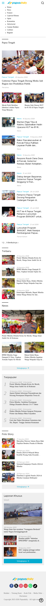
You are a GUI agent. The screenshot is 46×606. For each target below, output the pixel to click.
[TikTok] (35, 586)
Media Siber (37, 593)
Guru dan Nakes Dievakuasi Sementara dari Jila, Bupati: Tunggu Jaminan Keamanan (25, 421)
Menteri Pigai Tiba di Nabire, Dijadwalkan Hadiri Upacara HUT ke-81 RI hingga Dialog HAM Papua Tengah (29, 127)
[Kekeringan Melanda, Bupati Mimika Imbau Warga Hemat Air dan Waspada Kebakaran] (8, 294)
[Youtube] (26, 586)
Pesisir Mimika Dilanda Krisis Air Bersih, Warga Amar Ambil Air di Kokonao (29, 259)
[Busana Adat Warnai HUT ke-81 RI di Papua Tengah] (34, 97)
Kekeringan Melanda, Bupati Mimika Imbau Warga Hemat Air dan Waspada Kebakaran (30, 293)
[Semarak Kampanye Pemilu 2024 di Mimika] (8, 466)
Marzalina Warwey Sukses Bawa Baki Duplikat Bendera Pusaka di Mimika (30, 442)
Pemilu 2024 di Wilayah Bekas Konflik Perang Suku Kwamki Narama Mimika (28, 454)
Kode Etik (27, 593)
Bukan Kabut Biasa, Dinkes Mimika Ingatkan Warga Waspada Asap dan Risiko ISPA (30, 282)
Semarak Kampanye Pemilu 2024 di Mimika (30, 465)
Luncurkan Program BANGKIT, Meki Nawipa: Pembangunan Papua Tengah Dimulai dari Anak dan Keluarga (29, 233)
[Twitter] (16, 586)
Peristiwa (5, 87)
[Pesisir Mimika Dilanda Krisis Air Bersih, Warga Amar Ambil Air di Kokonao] (8, 260)
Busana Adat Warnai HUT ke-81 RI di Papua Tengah (34, 106)
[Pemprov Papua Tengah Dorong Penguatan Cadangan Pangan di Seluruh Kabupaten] (8, 196)
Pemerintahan (22, 236)
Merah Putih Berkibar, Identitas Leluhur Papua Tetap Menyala (10, 107)
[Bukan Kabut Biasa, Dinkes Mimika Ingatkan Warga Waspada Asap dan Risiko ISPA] (8, 283)
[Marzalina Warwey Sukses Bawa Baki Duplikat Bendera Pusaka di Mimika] (8, 443)
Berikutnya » (13, 243)
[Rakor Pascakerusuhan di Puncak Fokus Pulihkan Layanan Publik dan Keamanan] (8, 143)
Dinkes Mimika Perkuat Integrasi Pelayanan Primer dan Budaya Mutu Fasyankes (25, 412)
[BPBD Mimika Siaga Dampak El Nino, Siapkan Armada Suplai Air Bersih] (8, 271)
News (19, 119)
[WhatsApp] (30, 586)
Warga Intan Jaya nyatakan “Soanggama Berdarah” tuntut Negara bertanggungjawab (22, 530)
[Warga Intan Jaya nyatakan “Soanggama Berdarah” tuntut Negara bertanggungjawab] (23, 514)
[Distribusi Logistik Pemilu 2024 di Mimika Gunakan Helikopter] (8, 477)
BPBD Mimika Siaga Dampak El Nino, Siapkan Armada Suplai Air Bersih (29, 270)
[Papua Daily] (17, 3)
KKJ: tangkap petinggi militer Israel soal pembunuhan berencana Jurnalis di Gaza (29, 551)
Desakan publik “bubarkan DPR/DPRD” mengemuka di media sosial (29, 539)
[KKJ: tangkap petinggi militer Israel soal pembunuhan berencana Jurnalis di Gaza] (10, 552)
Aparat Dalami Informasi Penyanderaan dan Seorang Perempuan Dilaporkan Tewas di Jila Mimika (25, 394)
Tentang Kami (17, 593)
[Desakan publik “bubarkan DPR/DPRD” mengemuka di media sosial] (10, 540)
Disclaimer (23, 596)
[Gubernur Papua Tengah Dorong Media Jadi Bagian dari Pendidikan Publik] (23, 62)
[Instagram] (21, 586)
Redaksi (6, 593)
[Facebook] (11, 586)
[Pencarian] (42, 3)
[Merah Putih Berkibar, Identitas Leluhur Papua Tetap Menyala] (11, 97)
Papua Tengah (8, 77)
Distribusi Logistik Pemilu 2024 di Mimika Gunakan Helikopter (29, 477)
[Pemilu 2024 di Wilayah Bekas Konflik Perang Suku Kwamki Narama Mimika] (8, 454)
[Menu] (3, 3)
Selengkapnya (22, 368)
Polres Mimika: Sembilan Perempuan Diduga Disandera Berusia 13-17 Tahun (24, 403)
